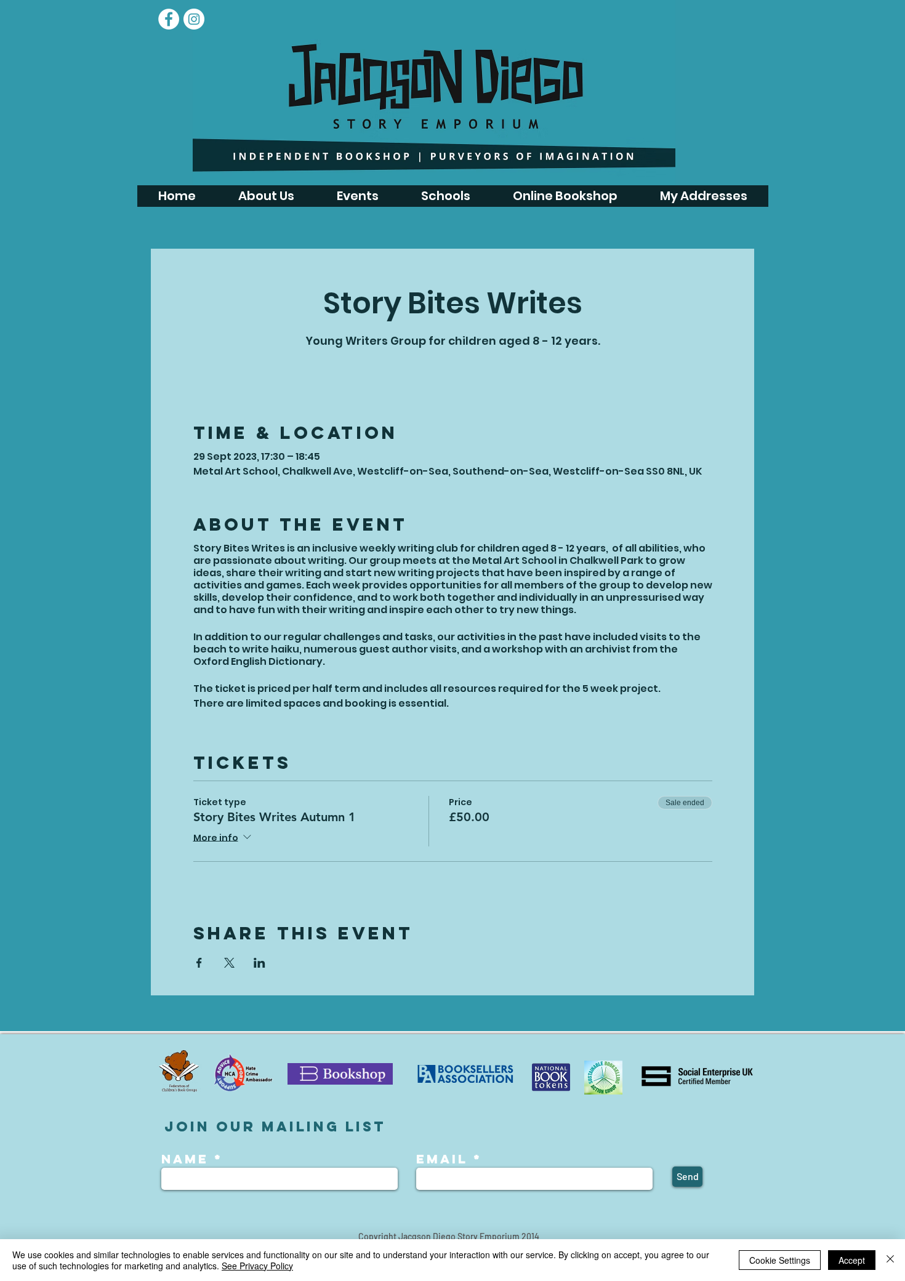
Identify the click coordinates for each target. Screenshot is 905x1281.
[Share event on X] (229, 963)
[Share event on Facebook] (199, 963)
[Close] (890, 1260)
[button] (357, 196)
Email (442, 1159)
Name (187, 1159)
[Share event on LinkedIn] (259, 963)
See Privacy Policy (257, 1265)
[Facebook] (168, 19)
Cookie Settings (779, 1260)
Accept (852, 1260)
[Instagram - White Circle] (193, 19)
